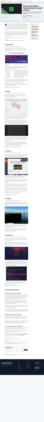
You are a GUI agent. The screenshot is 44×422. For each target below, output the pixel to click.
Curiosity (19, 367)
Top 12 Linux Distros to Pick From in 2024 (13, 87)
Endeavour (12, 67)
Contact (28, 368)
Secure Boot (16, 328)
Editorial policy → (17, 343)
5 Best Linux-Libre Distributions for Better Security (15, 146)
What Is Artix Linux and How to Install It (13, 285)
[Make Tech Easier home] (7, 1)
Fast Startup (12, 328)
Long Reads (19, 368)
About (28, 363)
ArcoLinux (6, 154)
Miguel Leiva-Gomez (29, 15)
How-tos (19, 363)
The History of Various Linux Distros (13, 194)
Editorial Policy (29, 366)
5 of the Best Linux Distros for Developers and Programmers (16, 40)
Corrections (28, 367)
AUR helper (23, 80)
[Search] (42, 1)
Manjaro (6, 94)
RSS (38, 370)
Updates (19, 366)
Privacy (42, 373)
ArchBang (6, 202)
